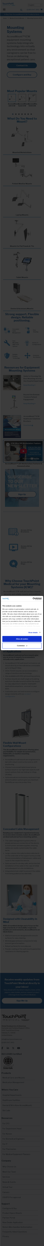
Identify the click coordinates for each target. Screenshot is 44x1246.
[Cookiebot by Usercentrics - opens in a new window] (33, 598)
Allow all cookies (22, 639)
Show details (33, 632)
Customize (21, 645)
